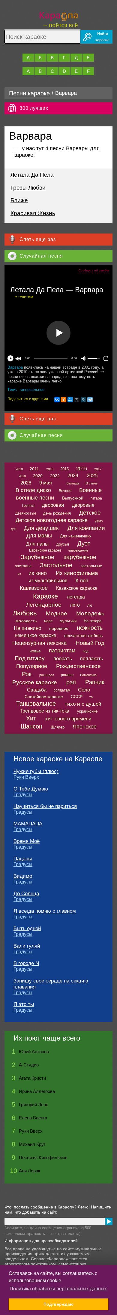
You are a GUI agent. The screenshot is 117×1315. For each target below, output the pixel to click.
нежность (90, 627)
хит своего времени (68, 719)
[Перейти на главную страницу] (59, 19)
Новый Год (90, 643)
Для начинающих (76, 536)
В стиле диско (33, 490)
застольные (91, 566)
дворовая (53, 505)
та (91, 697)
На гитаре (92, 621)
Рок (27, 674)
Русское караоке (34, 682)
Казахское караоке (77, 588)
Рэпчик (94, 682)
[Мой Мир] (70, 399)
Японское (85, 727)
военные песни (35, 498)
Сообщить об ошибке (94, 270)
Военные (90, 490)
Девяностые (25, 513)
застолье (23, 566)
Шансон (31, 726)
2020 (38, 475)
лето (75, 605)
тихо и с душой (83, 704)
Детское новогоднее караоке (52, 520)
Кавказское (34, 588)
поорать (62, 658)
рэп (71, 682)
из (19, 574)
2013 (49, 469)
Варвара (15, 367)
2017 (97, 469)
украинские (87, 711)
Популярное (31, 666)
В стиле (92, 483)
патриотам (62, 651)
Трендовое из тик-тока (44, 710)
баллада (73, 483)
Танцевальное (36, 703)
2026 (25, 483)
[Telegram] (90, 399)
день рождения (57, 513)
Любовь (25, 613)
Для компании (86, 528)
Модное (56, 613)
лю (89, 605)
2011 (34, 468)
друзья (62, 544)
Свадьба (36, 689)
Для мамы (39, 536)
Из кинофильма (77, 573)
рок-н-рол (46, 675)
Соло (84, 690)
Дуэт (83, 543)
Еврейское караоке (45, 550)
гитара (96, 498)
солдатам (62, 690)
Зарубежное (37, 557)
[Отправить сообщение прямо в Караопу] (108, 1221)
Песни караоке (29, 93)
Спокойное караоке (44, 696)
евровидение (78, 550)
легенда (76, 596)
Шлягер (57, 727)
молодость (26, 620)
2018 (22, 476)
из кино (37, 573)
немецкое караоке (35, 635)
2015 (64, 469)
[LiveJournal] (83, 399)
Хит (31, 718)
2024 (73, 475)
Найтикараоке (102, 37)
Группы (28, 505)
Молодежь (90, 613)
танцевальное (31, 389)
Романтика (88, 675)
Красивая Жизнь (32, 213)
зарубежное (80, 557)
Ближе (19, 200)
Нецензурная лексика (39, 643)
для (13, 529)
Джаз (99, 521)
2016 (81, 468)
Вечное (65, 491)
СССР (76, 696)
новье (35, 650)
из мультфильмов (48, 580)
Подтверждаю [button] (59, 1304)
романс (67, 675)
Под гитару (30, 658)
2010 (19, 469)
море (48, 621)
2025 (92, 475)
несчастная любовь (83, 635)
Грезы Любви (28, 187)
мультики (68, 621)
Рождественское (78, 666)
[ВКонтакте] (57, 399)
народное (58, 628)
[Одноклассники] (63, 399)
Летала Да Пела (32, 175)
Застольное (56, 565)
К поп (82, 580)
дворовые (83, 505)
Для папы (37, 544)
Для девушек (41, 528)
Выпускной (72, 498)
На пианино (27, 628)
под (85, 651)
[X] (77, 399)
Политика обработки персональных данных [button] (58, 1288)
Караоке (45, 596)
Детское (90, 512)
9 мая (45, 482)
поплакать (91, 658)
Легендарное (44, 605)
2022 (55, 475)
